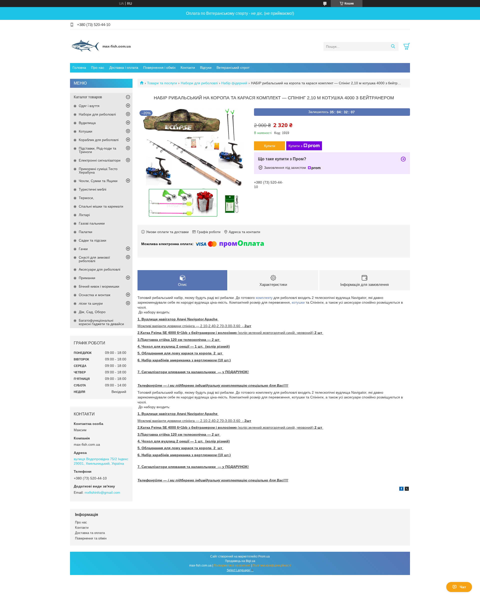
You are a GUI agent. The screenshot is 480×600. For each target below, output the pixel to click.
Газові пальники (92, 223)
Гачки (83, 249)
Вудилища (87, 123)
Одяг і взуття (89, 106)
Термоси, (86, 198)
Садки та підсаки (92, 240)
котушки (298, 302)
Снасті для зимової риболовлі (94, 259)
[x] (407, 489)
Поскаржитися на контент (232, 565)
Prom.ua (264, 556)
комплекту (264, 298)
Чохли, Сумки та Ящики (98, 181)
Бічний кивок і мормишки (99, 286)
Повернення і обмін (159, 68)
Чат (463, 587)
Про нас (97, 68)
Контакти (187, 68)
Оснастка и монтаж (94, 295)
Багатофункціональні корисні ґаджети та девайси (101, 322)
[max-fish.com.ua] (85, 46)
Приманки (87, 278)
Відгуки (206, 68)
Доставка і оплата (123, 68)
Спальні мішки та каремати (101, 206)
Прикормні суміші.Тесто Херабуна (98, 170)
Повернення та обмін (90, 538)
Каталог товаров (88, 97)
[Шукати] (392, 46)
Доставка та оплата (90, 533)
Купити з (295, 146)
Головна (79, 68)
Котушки (85, 131)
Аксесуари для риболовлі (99, 269)
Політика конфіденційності (272, 565)
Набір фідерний (234, 83)
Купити (269, 146)
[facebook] (401, 489)
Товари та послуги (162, 83)
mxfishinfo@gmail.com (102, 492)
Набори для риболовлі (199, 83)
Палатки (85, 232)
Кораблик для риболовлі (98, 140)
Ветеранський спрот (233, 68)
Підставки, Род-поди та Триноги (97, 150)
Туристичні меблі (92, 189)
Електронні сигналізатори (99, 160)
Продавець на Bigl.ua (240, 561)
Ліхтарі (84, 215)
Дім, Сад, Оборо (92, 312)
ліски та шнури (91, 303)
